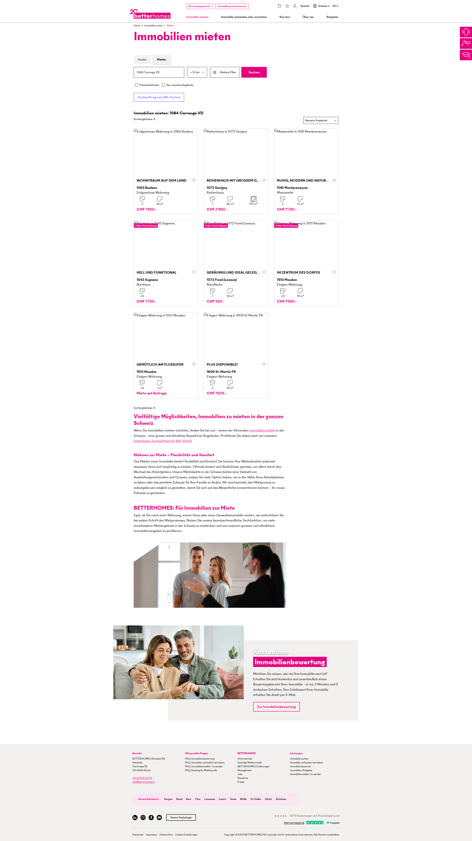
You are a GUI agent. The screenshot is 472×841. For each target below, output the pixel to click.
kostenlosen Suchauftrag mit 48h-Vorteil (163, 440)
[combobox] (159, 72)
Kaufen (142, 59)
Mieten (161, 59)
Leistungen (296, 753)
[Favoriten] (287, 6)
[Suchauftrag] (279, 6)
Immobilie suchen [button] (197, 17)
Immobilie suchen (153, 25)
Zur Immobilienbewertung (276, 706)
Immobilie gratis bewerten (232, 6)
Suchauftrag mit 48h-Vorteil (159, 97)
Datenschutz (166, 834)
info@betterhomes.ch (143, 782)
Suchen (254, 72)
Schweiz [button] (323, 6)
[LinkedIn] (135, 817)
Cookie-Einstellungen (186, 834)
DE (334, 6)
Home (137, 25)
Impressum (151, 834)
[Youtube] (159, 817)
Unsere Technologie (181, 817)
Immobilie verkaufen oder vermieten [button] (244, 17)
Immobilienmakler (262, 430)
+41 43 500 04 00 (142, 778)
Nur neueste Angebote (179, 85)
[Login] (295, 6)
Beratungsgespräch (199, 6)
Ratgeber (333, 17)
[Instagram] (143, 817)
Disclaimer (138, 834)
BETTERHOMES (246, 753)
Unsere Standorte (148, 799)
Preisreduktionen (149, 85)
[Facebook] (151, 817)
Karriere (285, 17)
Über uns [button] (308, 17)
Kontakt (305, 6)
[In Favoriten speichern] (194, 180)
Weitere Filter (228, 72)
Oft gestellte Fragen (196, 753)
